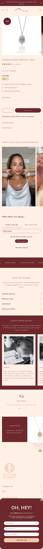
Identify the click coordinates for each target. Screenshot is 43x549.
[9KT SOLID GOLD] (42, 451)
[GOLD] (3, 78)
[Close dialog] (41, 500)
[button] (6, 64)
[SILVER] (6, 78)
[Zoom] (40, 52)
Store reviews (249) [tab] (31, 225)
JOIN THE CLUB (21, 540)
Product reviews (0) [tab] (12, 225)
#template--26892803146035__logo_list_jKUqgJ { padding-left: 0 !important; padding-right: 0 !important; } (21, 273)
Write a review (21, 241)
